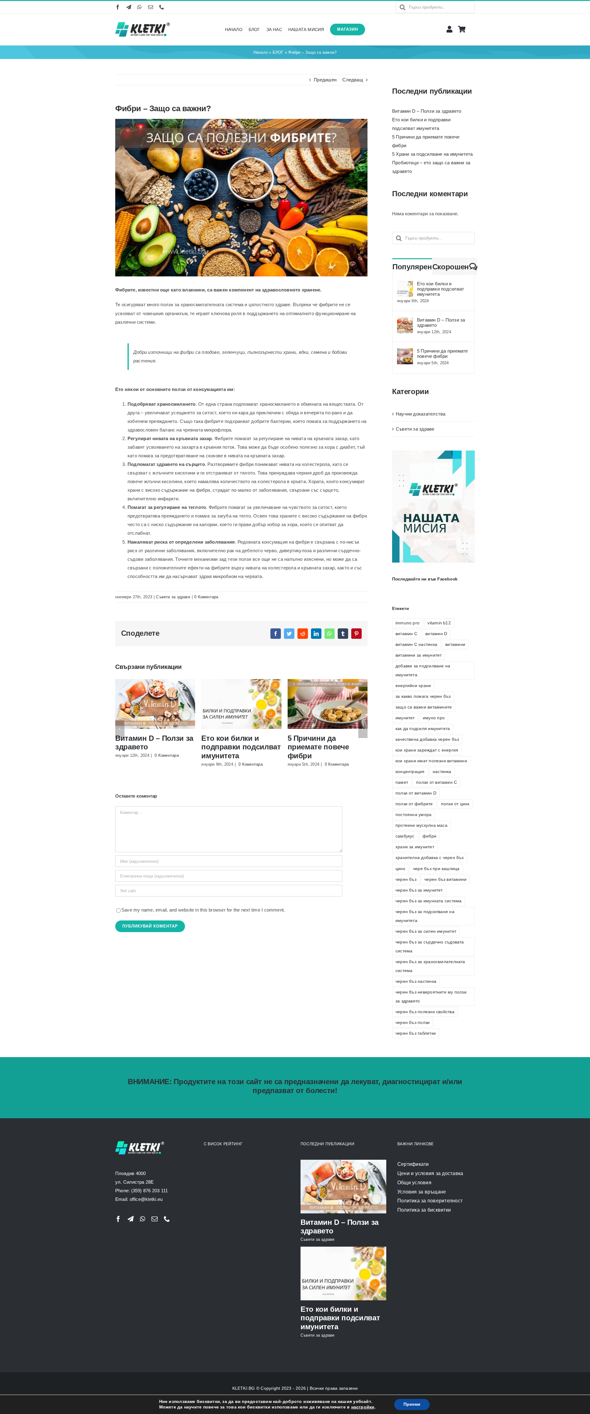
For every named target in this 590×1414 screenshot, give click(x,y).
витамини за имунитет (418, 655)
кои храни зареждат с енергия (426, 750)
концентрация (410, 771)
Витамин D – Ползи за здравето (427, 111)
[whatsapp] (139, 7)
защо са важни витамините (423, 707)
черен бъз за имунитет (419, 890)
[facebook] (117, 7)
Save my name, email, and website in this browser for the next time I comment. (203, 909)
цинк (400, 868)
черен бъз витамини (445, 879)
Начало (261, 52)
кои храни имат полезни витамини (431, 761)
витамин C (406, 633)
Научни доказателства (421, 413)
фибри (429, 836)
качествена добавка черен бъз (427, 739)
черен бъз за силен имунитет (425, 931)
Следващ (352, 79)
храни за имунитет (414, 847)
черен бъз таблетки (415, 1033)
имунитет (405, 718)
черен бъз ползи (412, 1022)
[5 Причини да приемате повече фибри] (405, 352)
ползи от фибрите (414, 804)
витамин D (436, 633)
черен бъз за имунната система (428, 901)
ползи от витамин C (436, 782)
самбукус (405, 836)
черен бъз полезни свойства (424, 1012)
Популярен (412, 267)
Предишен (325, 79)
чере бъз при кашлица (436, 868)
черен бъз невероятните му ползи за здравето (430, 996)
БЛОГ (278, 52)
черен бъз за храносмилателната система (430, 966)
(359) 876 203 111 (149, 1190)
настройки (363, 1407)
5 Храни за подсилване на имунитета (432, 154)
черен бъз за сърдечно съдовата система (429, 946)
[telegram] (128, 7)
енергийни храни (413, 685)
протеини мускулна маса (421, 825)
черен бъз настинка (415, 981)
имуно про (434, 718)
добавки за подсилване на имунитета (422, 670)
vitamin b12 (438, 623)
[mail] (150, 7)
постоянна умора (413, 814)
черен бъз (405, 879)
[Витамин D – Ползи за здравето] (405, 321)
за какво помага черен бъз (423, 696)
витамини (455, 644)
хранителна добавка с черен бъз (429, 857)
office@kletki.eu (146, 1199)
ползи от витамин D (415, 793)
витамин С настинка (416, 644)
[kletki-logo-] (142, 22)
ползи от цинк (455, 804)
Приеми (411, 1404)
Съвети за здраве (173, 597)
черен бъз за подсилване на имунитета (424, 916)
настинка (442, 771)
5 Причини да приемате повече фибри (318, 747)
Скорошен (450, 267)
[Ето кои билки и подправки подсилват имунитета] (405, 285)
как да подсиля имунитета (422, 728)
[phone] (161, 7)
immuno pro (407, 623)
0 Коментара (206, 597)
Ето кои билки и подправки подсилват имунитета (241, 747)
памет (401, 782)
